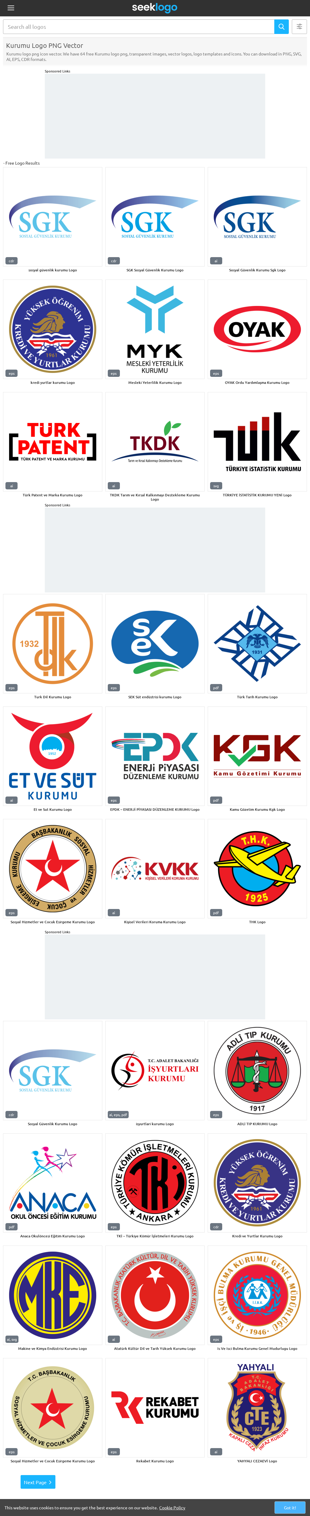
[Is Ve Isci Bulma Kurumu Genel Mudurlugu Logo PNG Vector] (257, 1295)
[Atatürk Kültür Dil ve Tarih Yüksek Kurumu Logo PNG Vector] (155, 1295)
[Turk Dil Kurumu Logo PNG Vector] (52, 643)
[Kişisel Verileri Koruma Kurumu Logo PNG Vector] (155, 868)
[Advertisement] (155, 116)
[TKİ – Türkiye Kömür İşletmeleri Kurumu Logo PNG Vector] (155, 1183)
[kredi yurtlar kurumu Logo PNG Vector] (52, 329)
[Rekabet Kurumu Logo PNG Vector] (155, 1407)
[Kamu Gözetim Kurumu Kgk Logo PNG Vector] (257, 756)
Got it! (290, 1507)
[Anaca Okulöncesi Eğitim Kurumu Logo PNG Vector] (52, 1183)
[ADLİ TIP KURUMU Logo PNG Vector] (257, 1070)
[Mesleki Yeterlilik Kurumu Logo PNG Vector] (155, 329)
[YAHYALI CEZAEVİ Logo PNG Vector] (257, 1407)
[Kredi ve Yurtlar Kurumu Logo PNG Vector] (257, 1183)
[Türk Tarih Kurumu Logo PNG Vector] (257, 643)
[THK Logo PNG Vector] (257, 868)
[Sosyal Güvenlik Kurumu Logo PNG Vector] (52, 1070)
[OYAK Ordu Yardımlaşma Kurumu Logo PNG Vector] (257, 329)
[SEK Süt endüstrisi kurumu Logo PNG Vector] (155, 643)
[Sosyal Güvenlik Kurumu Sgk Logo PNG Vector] (257, 217)
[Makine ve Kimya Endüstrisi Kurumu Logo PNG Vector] (52, 1295)
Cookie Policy (172, 1507)
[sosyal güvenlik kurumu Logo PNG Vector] (52, 217)
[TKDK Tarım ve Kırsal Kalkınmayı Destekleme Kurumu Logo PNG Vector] (155, 441)
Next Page (35, 1482)
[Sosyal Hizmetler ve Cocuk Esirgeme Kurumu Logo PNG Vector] (52, 868)
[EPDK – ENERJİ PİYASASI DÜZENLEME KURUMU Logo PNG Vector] (155, 756)
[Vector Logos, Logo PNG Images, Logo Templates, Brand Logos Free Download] (155, 8)
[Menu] (11, 8)
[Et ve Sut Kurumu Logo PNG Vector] (52, 756)
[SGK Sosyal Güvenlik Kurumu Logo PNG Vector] (155, 217)
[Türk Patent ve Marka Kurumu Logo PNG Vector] (52, 441)
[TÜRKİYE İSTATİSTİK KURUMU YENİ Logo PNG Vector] (257, 441)
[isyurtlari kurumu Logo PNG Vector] (155, 1070)
